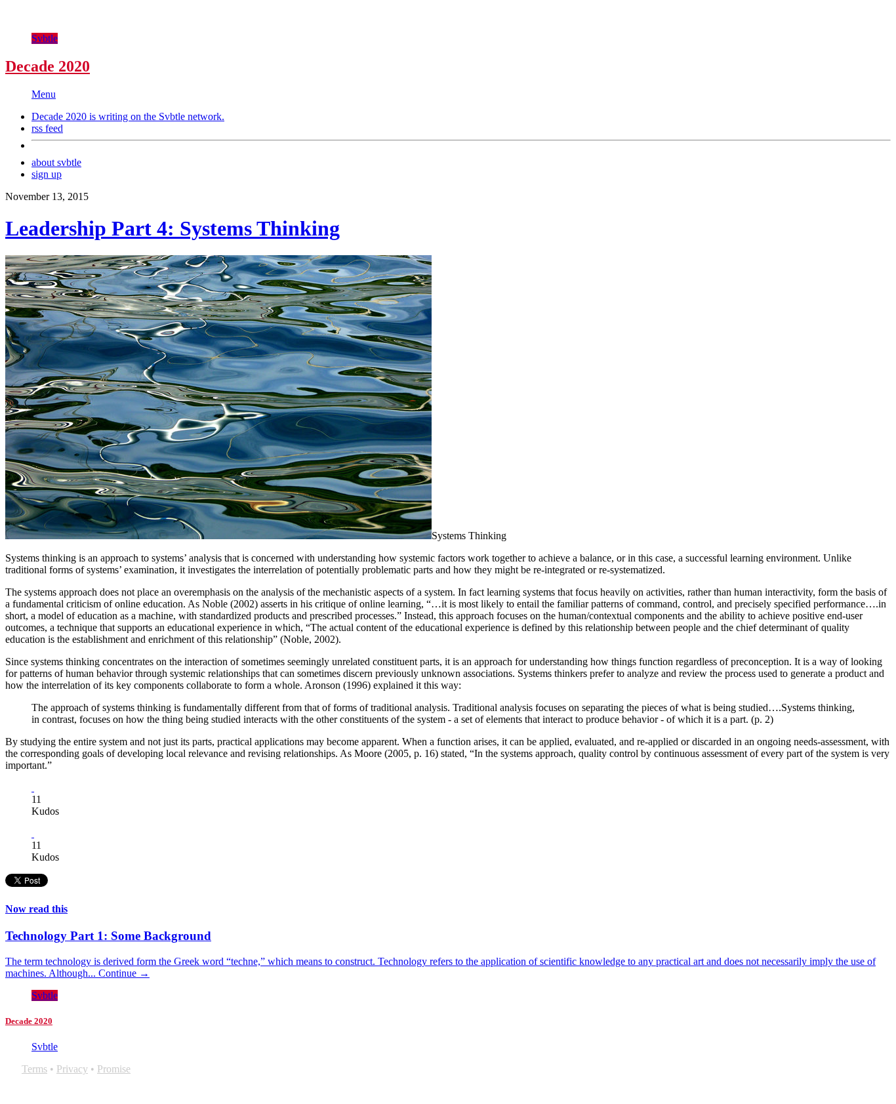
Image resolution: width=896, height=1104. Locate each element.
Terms (34, 1068)
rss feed (47, 128)
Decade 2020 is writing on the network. (127, 116)
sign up (46, 174)
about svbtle (56, 162)
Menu (43, 94)
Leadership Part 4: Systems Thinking (172, 228)
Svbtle (44, 38)
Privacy (72, 1068)
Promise (114, 1068)
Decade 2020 (47, 66)
